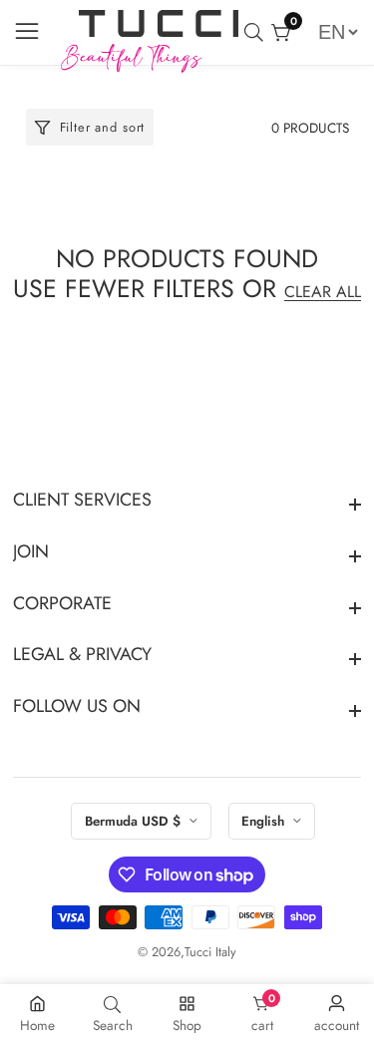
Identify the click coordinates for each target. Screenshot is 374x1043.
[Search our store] (257, 32)
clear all (322, 291)
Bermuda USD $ (135, 821)
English (264, 821)
